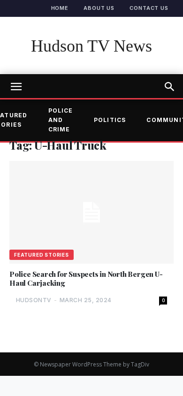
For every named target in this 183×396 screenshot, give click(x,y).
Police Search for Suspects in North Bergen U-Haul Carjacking (86, 279)
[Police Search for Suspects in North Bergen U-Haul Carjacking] (91, 212)
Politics (110, 119)
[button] (170, 86)
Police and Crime (60, 120)
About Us (99, 8)
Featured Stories (41, 255)
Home (60, 8)
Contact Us (149, 8)
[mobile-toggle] (16, 86)
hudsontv (34, 300)
